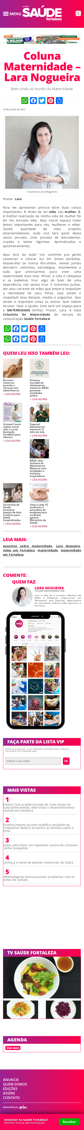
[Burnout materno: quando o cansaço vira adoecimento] (12, 368)
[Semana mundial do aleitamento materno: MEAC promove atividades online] (39, 368)
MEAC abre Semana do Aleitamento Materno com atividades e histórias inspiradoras (38, 468)
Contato (11, 1097)
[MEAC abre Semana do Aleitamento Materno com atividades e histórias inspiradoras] (39, 448)
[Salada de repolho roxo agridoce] (63, 1017)
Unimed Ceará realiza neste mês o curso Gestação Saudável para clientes (12, 430)
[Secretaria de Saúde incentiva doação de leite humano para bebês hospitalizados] (12, 492)
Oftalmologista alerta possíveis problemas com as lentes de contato (39, 878)
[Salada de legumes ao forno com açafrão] (20, 1017)
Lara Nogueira (68, 546)
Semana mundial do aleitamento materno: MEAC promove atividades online (39, 388)
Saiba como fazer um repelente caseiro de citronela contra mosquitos (40, 847)
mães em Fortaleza (19, 550)
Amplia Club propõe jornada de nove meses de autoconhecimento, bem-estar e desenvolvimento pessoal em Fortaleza (38, 807)
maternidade (47, 550)
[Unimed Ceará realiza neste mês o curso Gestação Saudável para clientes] (12, 412)
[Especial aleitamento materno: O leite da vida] (39, 412)
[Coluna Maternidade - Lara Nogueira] (41, 19)
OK (66, 761)
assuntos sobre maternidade (27, 546)
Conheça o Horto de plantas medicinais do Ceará (38, 862)
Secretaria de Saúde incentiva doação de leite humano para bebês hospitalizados (12, 512)
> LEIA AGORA (11, 394)
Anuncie (11, 1079)
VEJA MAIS (13, 1048)
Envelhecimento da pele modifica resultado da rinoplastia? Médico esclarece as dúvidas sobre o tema (38, 827)
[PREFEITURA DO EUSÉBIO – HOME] (42, 42)
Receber (69, 1122)
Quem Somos (15, 1084)
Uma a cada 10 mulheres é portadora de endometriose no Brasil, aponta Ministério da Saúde (39, 513)
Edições (10, 1088)
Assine (9, 1093)
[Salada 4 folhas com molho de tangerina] (42, 997)
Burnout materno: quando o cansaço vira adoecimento (11, 385)
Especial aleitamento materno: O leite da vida (37, 428)
